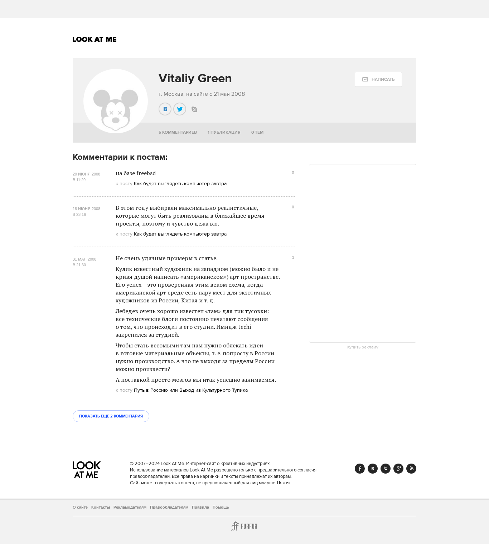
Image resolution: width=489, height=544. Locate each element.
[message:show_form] (378, 79)
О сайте (80, 507)
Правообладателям (169, 507)
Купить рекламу (362, 347)
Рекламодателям (129, 507)
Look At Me (95, 39)
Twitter (386, 469)
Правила (200, 507)
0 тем (257, 132)
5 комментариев (178, 132)
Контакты (100, 507)
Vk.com (373, 469)
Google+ (398, 469)
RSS (411, 469)
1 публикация (224, 132)
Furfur (244, 526)
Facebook (360, 469)
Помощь (221, 507)
